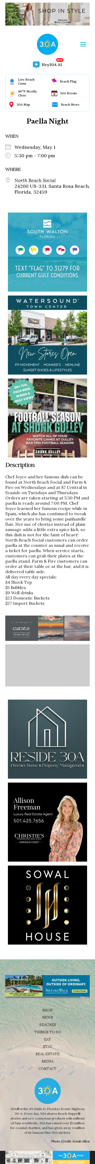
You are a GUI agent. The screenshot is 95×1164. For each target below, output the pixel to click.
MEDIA (48, 1061)
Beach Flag (68, 81)
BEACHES (47, 1025)
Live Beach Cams (26, 81)
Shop (47, 1010)
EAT (47, 1039)
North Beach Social (35, 180)
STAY (47, 1046)
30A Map (23, 104)
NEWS (47, 1017)
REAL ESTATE (48, 1054)
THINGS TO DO (47, 1032)
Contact (47, 1069)
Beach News (70, 104)
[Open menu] (83, 44)
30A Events (68, 93)
